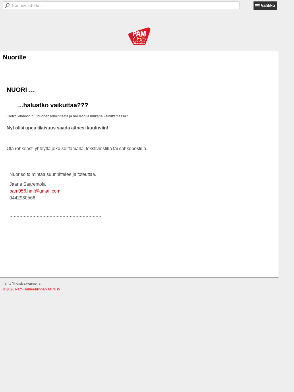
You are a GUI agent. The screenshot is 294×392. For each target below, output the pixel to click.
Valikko (268, 5)
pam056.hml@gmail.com (34, 191)
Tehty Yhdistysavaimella (21, 284)
